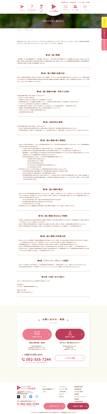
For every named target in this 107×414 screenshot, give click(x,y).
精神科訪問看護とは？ (32, 10)
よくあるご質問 (80, 2)
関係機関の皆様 (64, 2)
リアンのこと (22, 10)
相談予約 (104, 24)
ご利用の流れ (65, 10)
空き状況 (104, 46)
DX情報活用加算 (78, 401)
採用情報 (88, 2)
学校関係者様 (73, 2)
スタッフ (61, 394)
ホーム (44, 387)
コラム (85, 10)
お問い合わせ (37, 337)
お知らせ (61, 396)
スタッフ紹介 (75, 10)
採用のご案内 (70, 337)
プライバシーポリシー (80, 396)
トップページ (19, 30)
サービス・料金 (41, 10)
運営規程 (76, 399)
